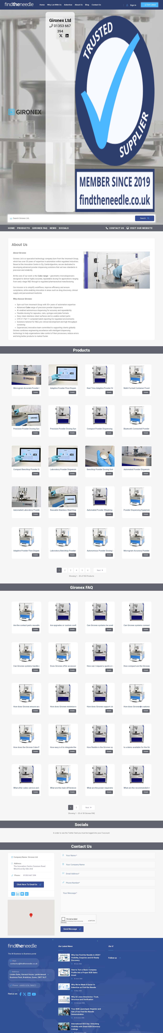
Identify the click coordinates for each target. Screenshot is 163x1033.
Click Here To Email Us (27, 884)
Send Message (70, 929)
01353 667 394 (29, 875)
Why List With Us (54, 5)
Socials (64, 228)
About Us (79, 5)
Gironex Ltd (60, 20)
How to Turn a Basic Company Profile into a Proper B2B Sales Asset (84, 972)
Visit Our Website (141, 228)
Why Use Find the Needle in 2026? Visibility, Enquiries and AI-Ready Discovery (85, 957)
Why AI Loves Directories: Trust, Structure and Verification (85, 998)
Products (23, 228)
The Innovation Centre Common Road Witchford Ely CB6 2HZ (29, 867)
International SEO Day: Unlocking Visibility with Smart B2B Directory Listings (85, 1026)
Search (143, 218)
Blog (87, 5)
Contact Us (96, 5)
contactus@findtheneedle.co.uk (23, 964)
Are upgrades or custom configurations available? (72, 625)
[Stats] (27, 894)
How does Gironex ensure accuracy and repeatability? (36, 706)
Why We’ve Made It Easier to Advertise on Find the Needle (83, 986)
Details (35, 392)
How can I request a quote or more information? (108, 666)
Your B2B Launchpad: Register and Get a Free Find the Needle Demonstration (86, 1011)
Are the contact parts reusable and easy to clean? (35, 625)
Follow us (112, 958)
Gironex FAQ (39, 228)
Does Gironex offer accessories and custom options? (74, 666)
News (53, 228)
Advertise (68, 5)
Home (42, 5)
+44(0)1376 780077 (27, 985)
